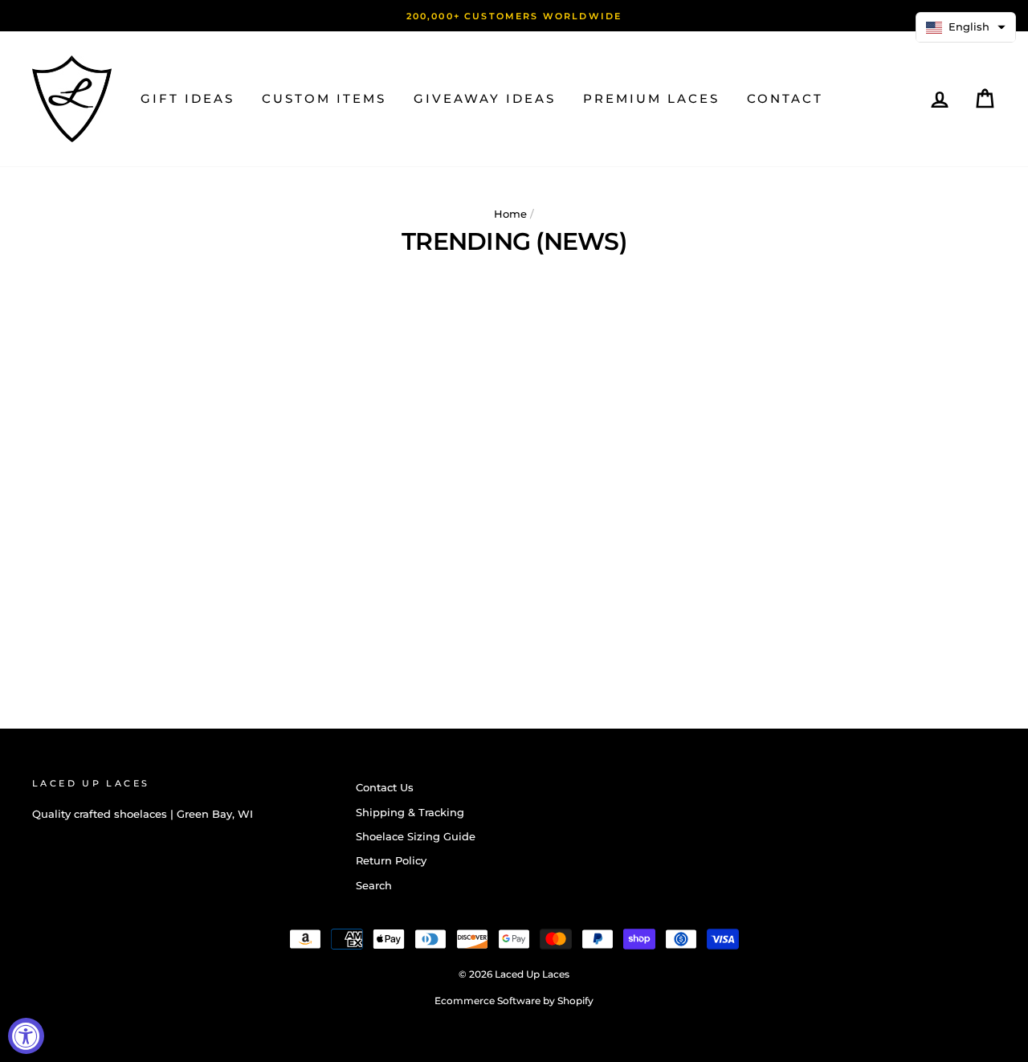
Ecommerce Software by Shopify (514, 1001)
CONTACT (785, 98)
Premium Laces (651, 98)
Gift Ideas (188, 98)
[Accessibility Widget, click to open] (26, 1036)
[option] (514, 15)
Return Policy (391, 861)
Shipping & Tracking (410, 813)
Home (510, 214)
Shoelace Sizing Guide (415, 837)
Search (374, 886)
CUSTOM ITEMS (324, 98)
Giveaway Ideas (485, 98)
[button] (965, 27)
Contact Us (385, 788)
